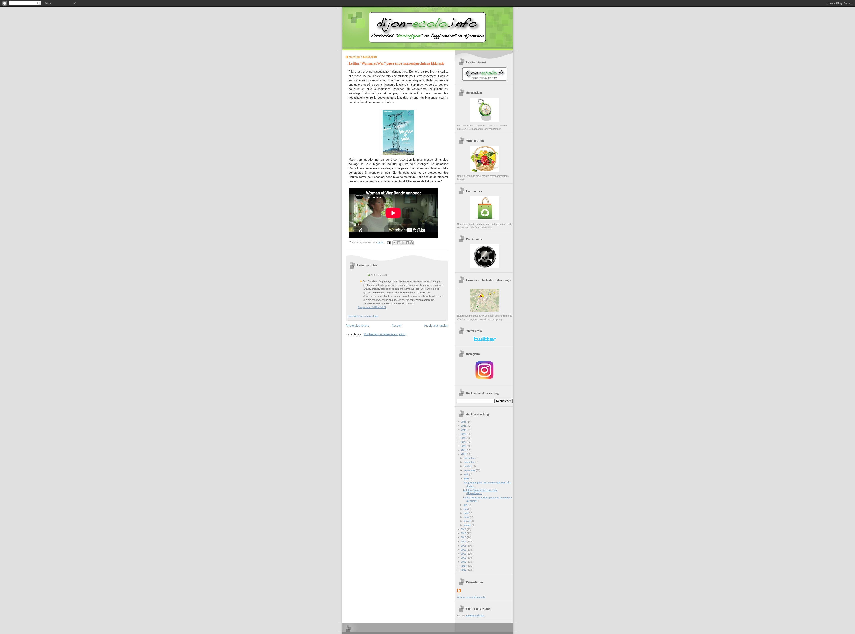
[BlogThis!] (399, 242)
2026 (464, 421)
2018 (464, 454)
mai (466, 509)
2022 (464, 438)
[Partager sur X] (403, 242)
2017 (464, 529)
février (467, 521)
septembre (470, 470)
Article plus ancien (436, 325)
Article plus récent (357, 325)
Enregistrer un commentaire (363, 316)
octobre (468, 466)
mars (467, 517)
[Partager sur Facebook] (407, 242)
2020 (464, 446)
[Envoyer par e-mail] (394, 242)
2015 (464, 537)
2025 (464, 425)
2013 (464, 545)
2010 (464, 557)
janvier (468, 525)
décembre (469, 458)
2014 (464, 541)
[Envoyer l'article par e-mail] (388, 242)
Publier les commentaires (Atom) (385, 334)
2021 (464, 442)
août (466, 474)
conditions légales (475, 615)
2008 (464, 566)
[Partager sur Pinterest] (411, 242)
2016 (464, 533)
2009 (464, 561)
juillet (467, 478)
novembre (469, 462)
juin (466, 505)
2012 (464, 549)
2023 (464, 434)
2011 (464, 553)
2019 (464, 450)
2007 (464, 570)
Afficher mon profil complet (471, 597)
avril (466, 513)
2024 (464, 429)
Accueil (396, 325)
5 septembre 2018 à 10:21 (372, 307)
